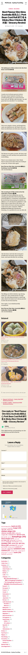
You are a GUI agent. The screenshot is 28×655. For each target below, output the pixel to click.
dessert (21, 534)
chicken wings (8, 531)
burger (17, 528)
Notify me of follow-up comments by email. (12, 486)
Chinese (11, 8)
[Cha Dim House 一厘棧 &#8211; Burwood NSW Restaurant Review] (14, 373)
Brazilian (6, 603)
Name (3, 463)
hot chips (5, 540)
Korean (5, 600)
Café (4, 574)
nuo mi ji (17, 392)
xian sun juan (23, 392)
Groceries (16, 8)
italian (3, 541)
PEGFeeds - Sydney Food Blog (14, 2)
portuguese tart (11, 547)
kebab (8, 541)
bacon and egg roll (6, 526)
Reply (3, 434)
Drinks (3, 631)
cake (3, 529)
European (5, 588)
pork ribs (20, 545)
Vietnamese (6, 629)
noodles (6, 543)
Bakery (5, 571)
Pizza (5, 545)
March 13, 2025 (10, 26)
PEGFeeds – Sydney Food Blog (12, 652)
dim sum (4, 536)
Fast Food (4, 633)
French (5, 590)
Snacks (5, 642)
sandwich (19, 549)
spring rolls (4, 552)
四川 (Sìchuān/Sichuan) (10, 578)
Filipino (3, 635)
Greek (4, 592)
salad (10, 549)
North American (7, 615)
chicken (10, 529)
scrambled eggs (21, 550)
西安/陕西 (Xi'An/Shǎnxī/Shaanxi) (13, 584)
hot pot (12, 540)
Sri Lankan (7, 623)
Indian (5, 621)
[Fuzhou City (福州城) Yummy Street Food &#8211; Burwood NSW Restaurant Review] (14, 351)
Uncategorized (5, 646)
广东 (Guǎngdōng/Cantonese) (12, 582)
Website (3, 475)
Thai (4, 627)
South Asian (6, 619)
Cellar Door (4, 563)
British (4, 572)
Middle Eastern (7, 609)
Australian (4, 561)
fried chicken (7, 539)
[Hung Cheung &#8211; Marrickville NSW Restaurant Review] (14, 329)
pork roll (4, 547)
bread (10, 528)
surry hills (10, 552)
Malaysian (5, 607)
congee (4, 534)
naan (20, 541)
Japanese (5, 598)
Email (3, 469)
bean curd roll (6, 392)
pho (22, 543)
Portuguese (6, 617)
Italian (4, 596)
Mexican (6, 605)
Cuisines (3, 565)
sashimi (5, 550)
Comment (4, 450)
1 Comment (20, 26)
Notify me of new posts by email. (10, 488)
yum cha (9, 554)
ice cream (19, 540)
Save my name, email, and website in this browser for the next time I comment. (14, 482)
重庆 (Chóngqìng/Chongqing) (13, 580)
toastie (3, 554)
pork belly (13, 545)
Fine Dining (4, 636)
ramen (4, 549)
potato (18, 547)
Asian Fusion (6, 569)
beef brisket (4, 528)
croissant (12, 534)
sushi (17, 552)
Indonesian (6, 594)
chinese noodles (8, 533)
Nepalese (5, 613)
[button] (14, 219)
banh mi (16, 526)
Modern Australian (8, 611)
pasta (15, 543)
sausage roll (14, 550)
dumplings (19, 536)
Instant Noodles (7, 640)
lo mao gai (12, 392)
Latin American (7, 602)
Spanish (5, 625)
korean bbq (15, 541)
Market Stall (4, 644)
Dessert (5, 586)
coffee (18, 533)
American (5, 567)
